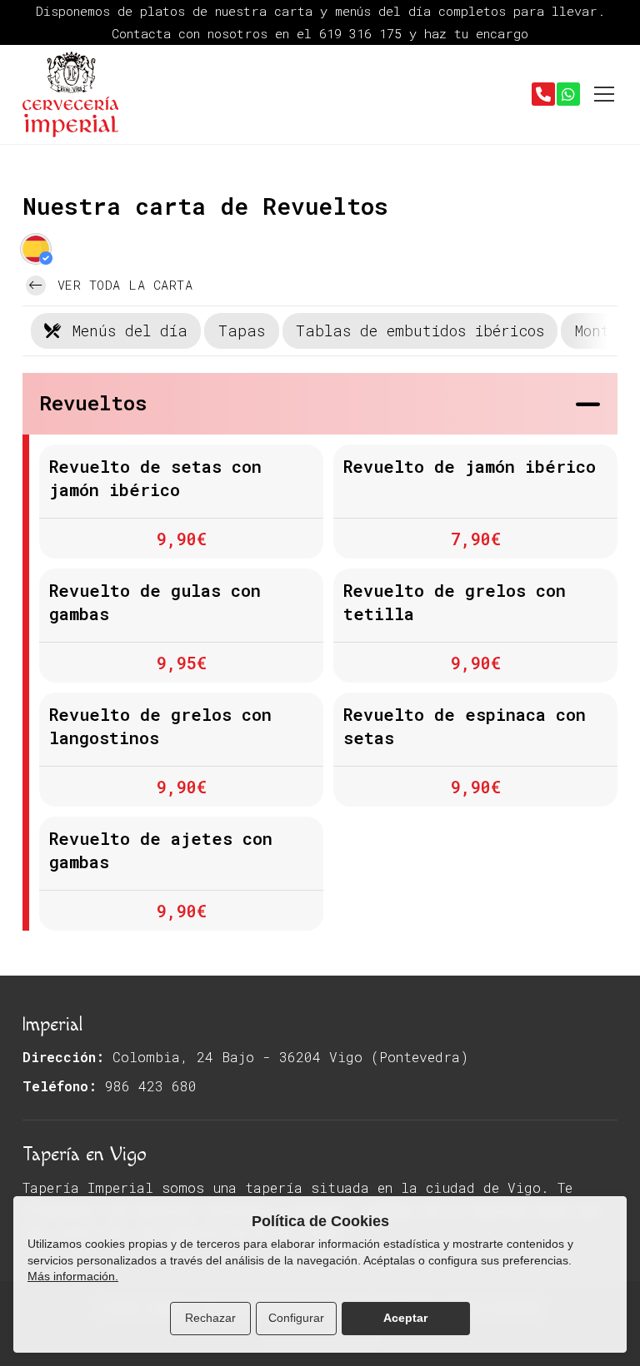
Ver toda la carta (120, 284)
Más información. (73, 1276)
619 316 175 (364, 33)
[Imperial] (72, 94)
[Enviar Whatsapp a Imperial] (568, 94)
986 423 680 (151, 1086)
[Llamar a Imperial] (543, 94)
